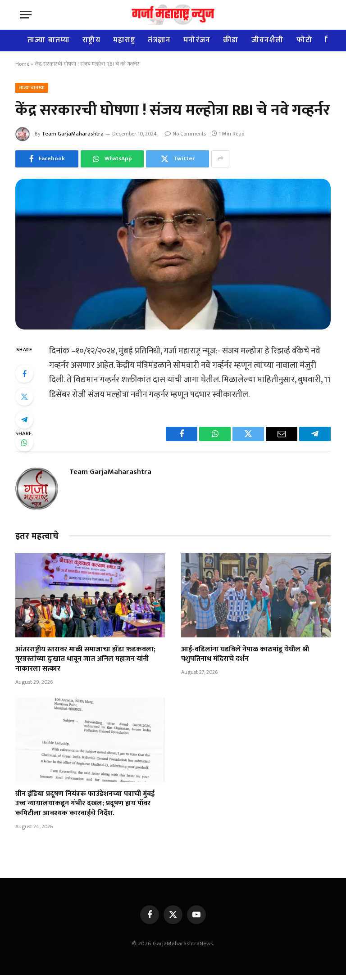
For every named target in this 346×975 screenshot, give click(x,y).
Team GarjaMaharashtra (73, 133)
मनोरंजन (196, 40)
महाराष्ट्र (124, 40)
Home (22, 63)
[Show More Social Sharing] (220, 158)
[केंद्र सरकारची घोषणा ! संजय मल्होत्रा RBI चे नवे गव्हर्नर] (173, 254)
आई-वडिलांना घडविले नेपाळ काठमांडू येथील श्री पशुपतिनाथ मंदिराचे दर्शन (245, 654)
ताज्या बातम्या (48, 40)
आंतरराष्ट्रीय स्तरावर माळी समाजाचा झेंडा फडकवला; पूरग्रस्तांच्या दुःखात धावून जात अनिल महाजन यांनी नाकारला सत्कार (85, 659)
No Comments (189, 133)
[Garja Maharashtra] (173, 14)
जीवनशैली (267, 40)
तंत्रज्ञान (159, 40)
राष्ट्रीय (91, 40)
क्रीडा (230, 40)
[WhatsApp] (24, 442)
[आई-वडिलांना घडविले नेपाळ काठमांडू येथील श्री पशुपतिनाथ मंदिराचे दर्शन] (256, 595)
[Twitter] (24, 397)
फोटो (304, 40)
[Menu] (26, 15)
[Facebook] (24, 374)
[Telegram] (24, 420)
